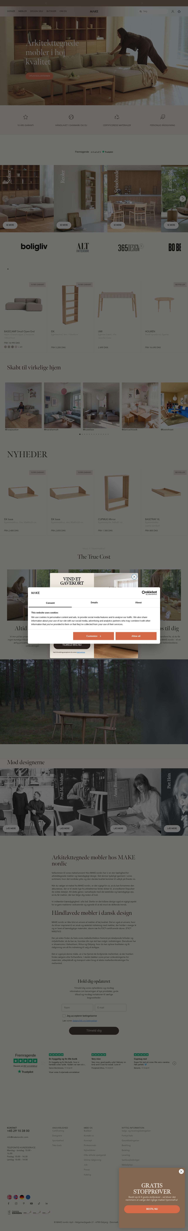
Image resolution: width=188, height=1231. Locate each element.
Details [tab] (94, 602)
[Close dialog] (134, 576)
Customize (91, 636)
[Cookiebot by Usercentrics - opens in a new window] (144, 593)
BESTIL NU (152, 1209)
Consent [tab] (50, 603)
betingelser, (81, 652)
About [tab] (138, 602)
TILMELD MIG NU (72, 645)
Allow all (136, 636)
